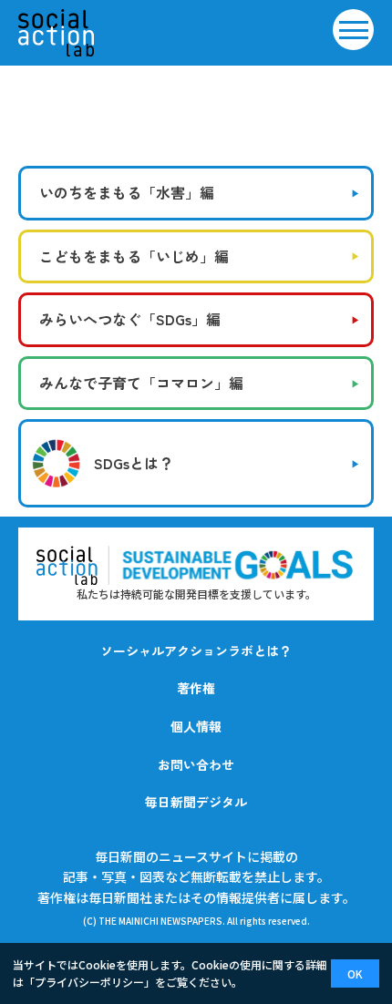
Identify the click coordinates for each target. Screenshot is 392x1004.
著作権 (196, 688)
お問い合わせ (196, 764)
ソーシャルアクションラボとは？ (196, 650)
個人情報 (196, 726)
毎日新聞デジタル (196, 802)
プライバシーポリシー (89, 981)
